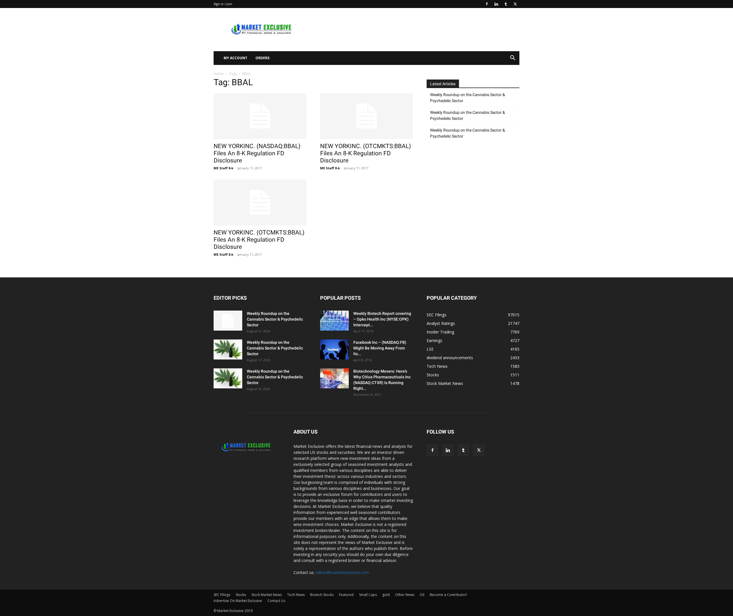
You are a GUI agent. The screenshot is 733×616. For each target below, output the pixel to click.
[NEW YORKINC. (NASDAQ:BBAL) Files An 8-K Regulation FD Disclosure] (260, 116)
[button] (512, 58)
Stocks (241, 594)
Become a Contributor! (448, 594)
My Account (235, 57)
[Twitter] (515, 4)
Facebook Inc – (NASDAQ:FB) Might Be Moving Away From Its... (379, 348)
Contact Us (276, 600)
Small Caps (368, 594)
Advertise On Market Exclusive (238, 600)
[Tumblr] (505, 4)
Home (219, 73)
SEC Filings (222, 594)
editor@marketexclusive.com (342, 572)
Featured (346, 594)
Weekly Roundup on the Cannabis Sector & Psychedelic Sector (467, 97)
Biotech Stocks (322, 594)
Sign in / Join (223, 4)
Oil (422, 594)
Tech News (296, 594)
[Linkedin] (496, 4)
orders (262, 57)
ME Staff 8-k (223, 168)
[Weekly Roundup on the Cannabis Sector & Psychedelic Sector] (228, 321)
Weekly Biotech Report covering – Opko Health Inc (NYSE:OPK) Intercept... (382, 319)
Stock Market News (266, 594)
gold (386, 594)
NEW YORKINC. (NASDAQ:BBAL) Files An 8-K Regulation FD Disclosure (257, 153)
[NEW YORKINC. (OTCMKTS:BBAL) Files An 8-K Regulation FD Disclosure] (366, 116)
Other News (404, 594)
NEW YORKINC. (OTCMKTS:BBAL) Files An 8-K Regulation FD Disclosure (365, 153)
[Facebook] (486, 4)
